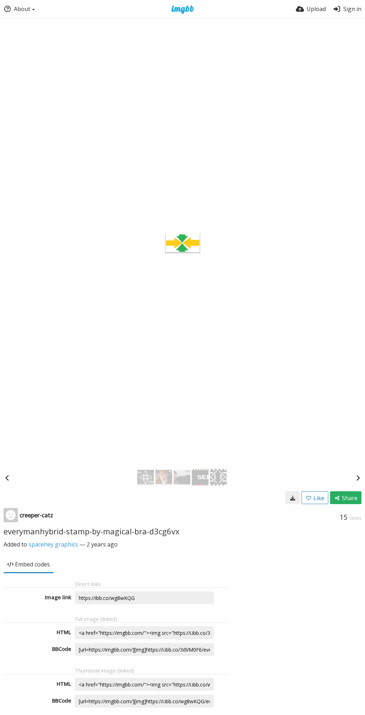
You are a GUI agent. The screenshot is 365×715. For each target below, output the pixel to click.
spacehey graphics (53, 544)
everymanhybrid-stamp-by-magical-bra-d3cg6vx (92, 531)
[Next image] (358, 478)
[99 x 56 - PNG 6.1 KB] (293, 497)
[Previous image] (7, 478)
